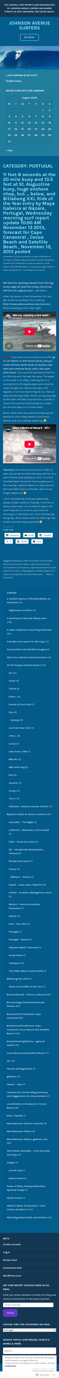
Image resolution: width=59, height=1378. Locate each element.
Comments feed (12, 1267)
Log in (6, 1252)
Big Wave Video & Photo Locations (37, 260)
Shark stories (14, 1197)
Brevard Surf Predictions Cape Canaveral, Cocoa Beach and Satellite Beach (28, 1029)
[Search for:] (29, 1350)
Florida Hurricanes (19, 861)
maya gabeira (28, 571)
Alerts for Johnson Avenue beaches (27, 657)
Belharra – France (20, 877)
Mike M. (13, 759)
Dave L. (13, 696)
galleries (11, 1076)
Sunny (12, 790)
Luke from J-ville (18, 751)
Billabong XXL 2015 (18, 978)
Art (10, 673)
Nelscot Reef (16, 1178)
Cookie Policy (10, 1366)
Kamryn (15, 720)
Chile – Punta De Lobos (22, 841)
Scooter (13, 782)
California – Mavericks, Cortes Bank (29, 830)
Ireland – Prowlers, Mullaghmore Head (30, 892)
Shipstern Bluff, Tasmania (23, 947)
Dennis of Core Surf (20, 704)
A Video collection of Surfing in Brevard (29, 629)
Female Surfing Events (19, 1068)
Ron (11, 775)
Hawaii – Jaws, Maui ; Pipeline (25, 884)
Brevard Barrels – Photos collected (26, 994)
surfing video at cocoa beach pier (26, 574)
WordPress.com (12, 1275)
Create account (12, 1244)
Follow (10, 1312)
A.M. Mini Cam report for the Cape (26, 641)
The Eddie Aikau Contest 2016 (26, 971)
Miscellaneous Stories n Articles (25, 1123)
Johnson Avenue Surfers (29, 25)
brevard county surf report (16, 564)
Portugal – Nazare (19, 939)
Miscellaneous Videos (19, 1131)
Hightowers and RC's (20, 610)
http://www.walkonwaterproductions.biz (26, 304)
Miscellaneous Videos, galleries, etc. (27, 1139)
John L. (12, 735)
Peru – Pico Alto (17, 923)
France (12, 869)
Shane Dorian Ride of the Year (25, 986)
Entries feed (10, 1260)
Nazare (32, 266)
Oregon (11, 1162)
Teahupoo (14, 963)
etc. (9, 1060)
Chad (12, 680)
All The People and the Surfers (24, 665)
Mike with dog (17, 767)
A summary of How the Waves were (27, 618)
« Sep (9, 150)
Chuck (12, 688)
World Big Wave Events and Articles (27, 1217)
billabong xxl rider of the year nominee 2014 (31, 561)
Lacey (12, 743)
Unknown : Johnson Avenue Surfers (28, 806)
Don (11, 712)
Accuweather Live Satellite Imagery (27, 649)
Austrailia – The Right (21, 822)
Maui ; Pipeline (15, 1115)
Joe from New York (19, 727)
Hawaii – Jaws (14, 1084)
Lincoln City (15, 1170)
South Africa (16, 955)
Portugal (41, 266)
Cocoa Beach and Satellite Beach (25, 1053)
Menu (31, 37)
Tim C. (12, 798)
